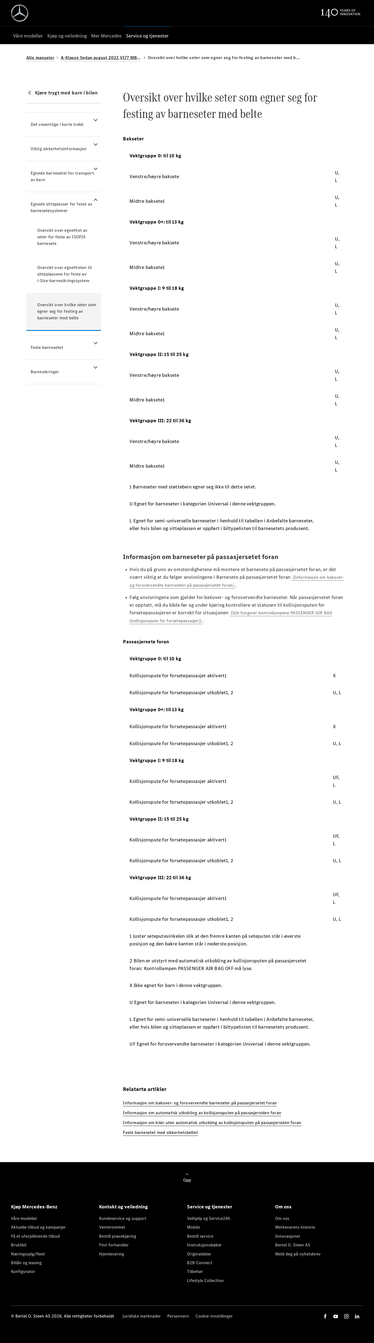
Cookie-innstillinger (214, 1316)
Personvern (178, 1316)
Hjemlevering (111, 1254)
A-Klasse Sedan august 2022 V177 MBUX (101, 57)
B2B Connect (199, 1263)
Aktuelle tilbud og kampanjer (38, 1227)
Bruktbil (18, 1245)
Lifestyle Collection (205, 1280)
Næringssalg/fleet (28, 1254)
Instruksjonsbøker (204, 1245)
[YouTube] (335, 1316)
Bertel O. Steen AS (292, 1245)
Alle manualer (40, 57)
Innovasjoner (287, 1236)
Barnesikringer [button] (45, 372)
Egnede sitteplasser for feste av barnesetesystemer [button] (61, 207)
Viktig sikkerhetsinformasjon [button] (59, 149)
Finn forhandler (114, 1245)
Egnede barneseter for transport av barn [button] (62, 176)
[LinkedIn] (357, 1316)
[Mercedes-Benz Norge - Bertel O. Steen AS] (19, 13)
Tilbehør (195, 1271)
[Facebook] (325, 1316)
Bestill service (200, 1236)
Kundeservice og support (122, 1218)
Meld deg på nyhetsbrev (298, 1254)
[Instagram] (346, 1316)
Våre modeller (24, 1218)
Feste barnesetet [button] (47, 347)
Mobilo (193, 1227)
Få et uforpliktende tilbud (35, 1236)
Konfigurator (23, 1271)
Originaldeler (199, 1254)
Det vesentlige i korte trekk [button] (57, 124)
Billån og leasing (26, 1263)
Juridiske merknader (141, 1316)
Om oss (282, 1218)
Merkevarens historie (295, 1227)
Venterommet (112, 1227)
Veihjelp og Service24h (208, 1218)
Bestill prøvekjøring (117, 1236)
